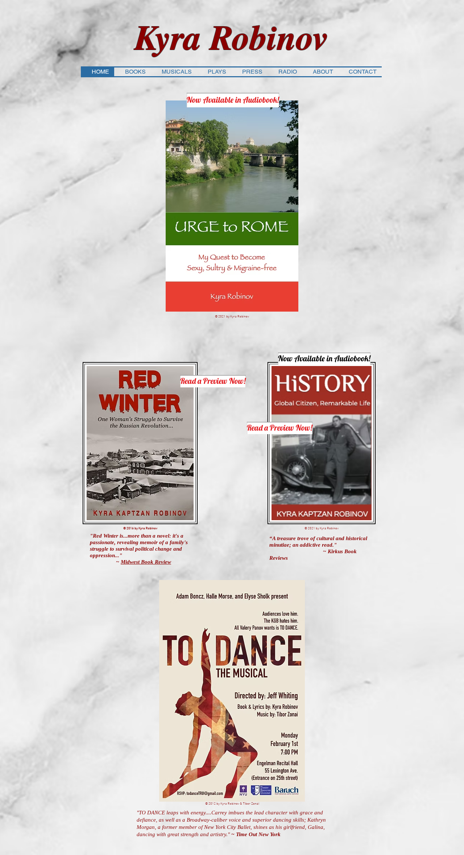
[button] (132, 71)
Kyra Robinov (231, 36)
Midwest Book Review (146, 562)
